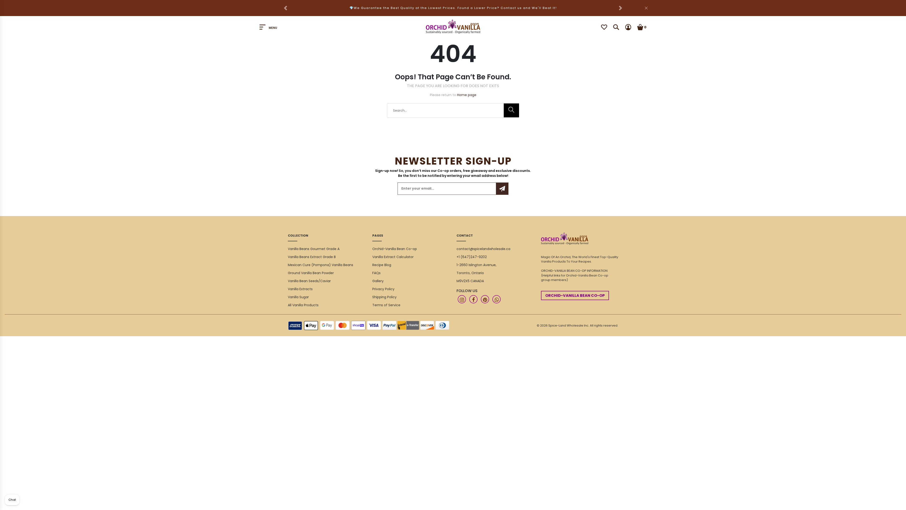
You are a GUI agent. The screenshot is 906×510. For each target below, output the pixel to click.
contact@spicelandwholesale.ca (483, 248)
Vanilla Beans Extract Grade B (312, 257)
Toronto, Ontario (470, 273)
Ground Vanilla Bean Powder (311, 273)
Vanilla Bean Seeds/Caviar (309, 281)
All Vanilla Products (303, 305)
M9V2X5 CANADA (470, 281)
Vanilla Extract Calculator (393, 257)
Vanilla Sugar (298, 297)
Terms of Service (386, 305)
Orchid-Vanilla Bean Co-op (394, 248)
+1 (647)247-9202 (472, 257)
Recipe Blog (381, 265)
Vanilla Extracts (300, 289)
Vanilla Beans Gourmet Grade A (314, 248)
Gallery (378, 281)
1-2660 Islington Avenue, (476, 265)
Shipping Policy (384, 297)
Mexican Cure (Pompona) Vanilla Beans (320, 265)
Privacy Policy (383, 289)
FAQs (376, 273)
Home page (466, 95)
